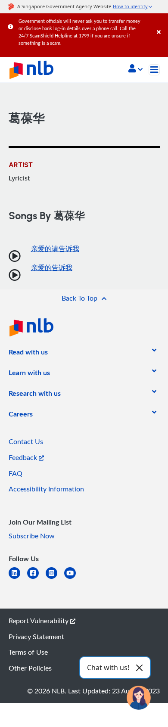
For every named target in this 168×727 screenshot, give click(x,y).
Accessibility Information (46, 489)
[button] (135, 69)
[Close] (161, 23)
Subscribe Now (32, 536)
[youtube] (73, 578)
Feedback (24, 457)
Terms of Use (28, 652)
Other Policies (30, 668)
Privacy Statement (36, 636)
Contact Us (26, 441)
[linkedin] (18, 578)
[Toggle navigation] (154, 69)
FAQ (15, 473)
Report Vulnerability (39, 620)
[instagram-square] (55, 578)
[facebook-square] (36, 578)
